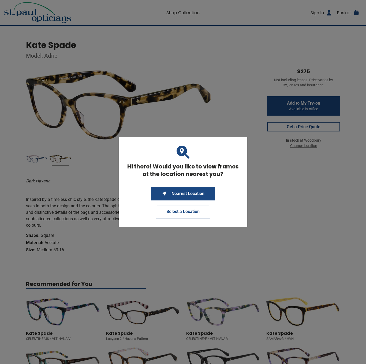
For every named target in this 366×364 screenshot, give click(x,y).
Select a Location (183, 211)
